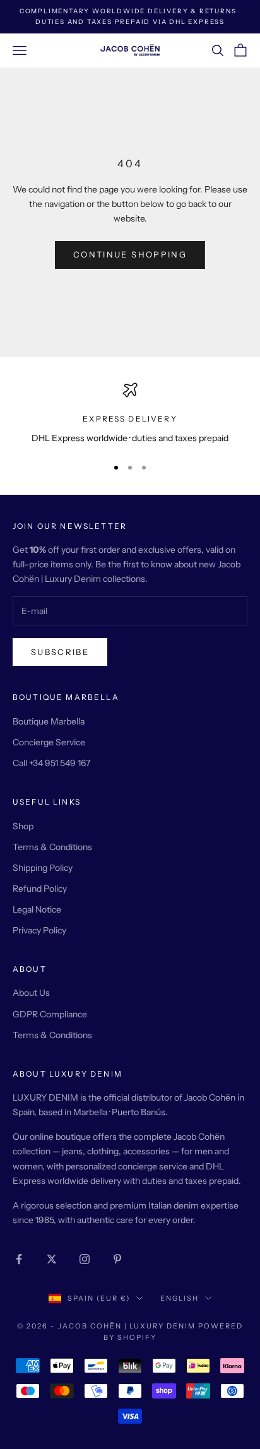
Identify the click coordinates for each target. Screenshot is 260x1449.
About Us (31, 992)
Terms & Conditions (52, 847)
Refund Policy (40, 888)
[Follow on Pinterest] (117, 1259)
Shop (23, 826)
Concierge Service (49, 742)
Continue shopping (130, 254)
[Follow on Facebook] (19, 1259)
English (179, 1298)
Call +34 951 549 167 (51, 763)
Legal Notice (37, 909)
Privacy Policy (39, 930)
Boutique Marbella (49, 721)
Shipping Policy (43, 867)
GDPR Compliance (50, 1014)
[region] (130, 413)
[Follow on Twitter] (51, 1259)
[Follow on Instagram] (84, 1259)
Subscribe (60, 652)
